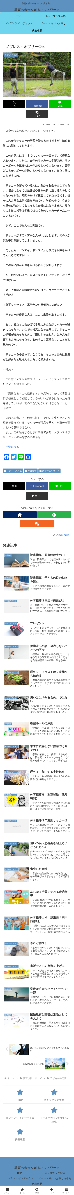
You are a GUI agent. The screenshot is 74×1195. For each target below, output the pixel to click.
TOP (19, 1173)
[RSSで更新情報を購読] (37, 523)
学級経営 (32, 470)
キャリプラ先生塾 (55, 1173)
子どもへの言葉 (14, 470)
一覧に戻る (12, 446)
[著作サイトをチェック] (20, 514)
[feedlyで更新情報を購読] (54, 514)
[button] (37, 114)
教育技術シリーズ (50, 470)
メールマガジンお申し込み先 (54, 1178)
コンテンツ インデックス (19, 1178)
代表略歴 (37, 1183)
